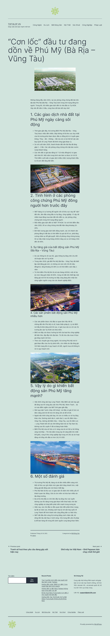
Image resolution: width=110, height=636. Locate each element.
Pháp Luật (98, 25)
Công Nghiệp (87, 25)
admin (34, 535)
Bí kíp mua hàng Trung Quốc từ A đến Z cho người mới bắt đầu (55, 594)
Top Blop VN (14, 24)
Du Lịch (46, 25)
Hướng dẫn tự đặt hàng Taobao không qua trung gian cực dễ (55, 589)
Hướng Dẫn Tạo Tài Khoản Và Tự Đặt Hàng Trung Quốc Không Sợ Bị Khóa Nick (54, 599)
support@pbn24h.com (88, 592)
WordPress (98, 624)
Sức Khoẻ (76, 25)
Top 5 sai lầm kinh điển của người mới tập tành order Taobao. (54, 581)
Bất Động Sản (57, 25)
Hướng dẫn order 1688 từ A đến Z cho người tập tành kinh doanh (54, 585)
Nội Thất (67, 25)
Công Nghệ (37, 25)
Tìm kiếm (11, 576)
